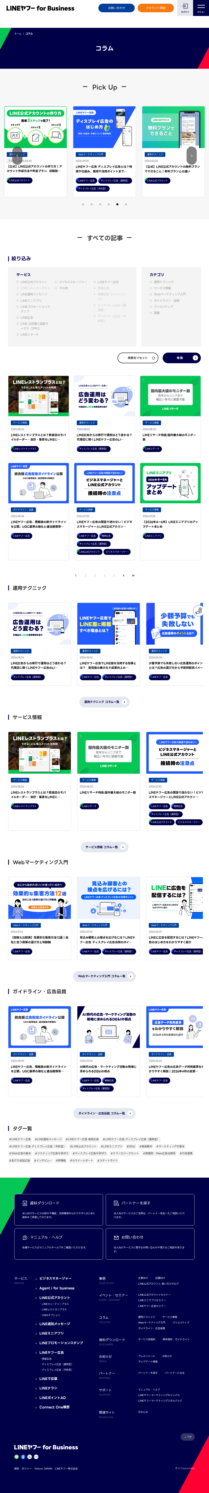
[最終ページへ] (133, 575)
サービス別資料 (146, 1339)
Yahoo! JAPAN (43, 1469)
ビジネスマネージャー (73, 282)
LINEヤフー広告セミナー (152, 1306)
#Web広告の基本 (20, 1153)
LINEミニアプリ (31, 300)
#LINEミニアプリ (111, 1146)
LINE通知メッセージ (34, 294)
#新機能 (61, 1160)
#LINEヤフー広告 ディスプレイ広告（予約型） (37, 1146)
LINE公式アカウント (34, 282)
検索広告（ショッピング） (112, 296)
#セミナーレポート (81, 1160)
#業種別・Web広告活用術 (159, 1153)
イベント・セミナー (113, 1297)
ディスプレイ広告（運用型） (112, 308)
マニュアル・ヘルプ (149, 1390)
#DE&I (131, 1146)
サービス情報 (162, 288)
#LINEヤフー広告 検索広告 (82, 1139)
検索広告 (103, 288)
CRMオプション (51, 1315)
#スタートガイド (107, 1160)
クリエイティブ (163, 307)
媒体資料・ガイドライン (176, 1339)
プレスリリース (146, 1356)
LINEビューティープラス (55, 1304)
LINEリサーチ (30, 334)
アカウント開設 (156, 8)
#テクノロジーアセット (125, 1153)
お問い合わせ (116, 8)
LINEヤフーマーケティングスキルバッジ (160, 1401)
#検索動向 (145, 1146)
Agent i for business (56, 1288)
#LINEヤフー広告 (20, 1139)
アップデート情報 (148, 1362)
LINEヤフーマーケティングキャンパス (159, 1395)
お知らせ (167, 1356)
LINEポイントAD (52, 1397)
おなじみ (143, 1412)
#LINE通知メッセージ (48, 1139)
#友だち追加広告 (19, 1160)
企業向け (143, 1278)
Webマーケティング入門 (170, 294)
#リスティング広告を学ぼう (52, 1153)
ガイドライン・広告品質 (151, 1328)
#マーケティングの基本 (170, 1146)
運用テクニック (163, 282)
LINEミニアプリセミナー (152, 1300)
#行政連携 (186, 1153)
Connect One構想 (54, 1407)
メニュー (201, 12)
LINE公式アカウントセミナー (154, 1295)
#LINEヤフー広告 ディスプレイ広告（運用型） (131, 1139)
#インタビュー (43, 1160)
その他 (63, 288)
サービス (20, 1280)
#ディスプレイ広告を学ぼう (90, 1153)
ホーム (17, 34)
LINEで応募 (48, 1378)
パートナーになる (175, 1373)
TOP (189, 1437)
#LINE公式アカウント (83, 1146)
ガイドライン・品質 (166, 300)
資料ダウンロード (112, 1341)
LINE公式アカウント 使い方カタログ (158, 1284)
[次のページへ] (124, 575)
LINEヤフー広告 (108, 282)
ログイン (185, 12)
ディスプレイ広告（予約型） (112, 318)
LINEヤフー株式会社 (66, 1469)
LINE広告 (27, 317)
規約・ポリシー (22, 1469)
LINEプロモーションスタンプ (35, 309)
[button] (17, 156)
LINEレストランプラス (35, 288)
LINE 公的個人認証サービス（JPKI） (34, 326)
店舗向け (160, 1278)
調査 (157, 313)
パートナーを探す (148, 1373)
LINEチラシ (48, 1388)
